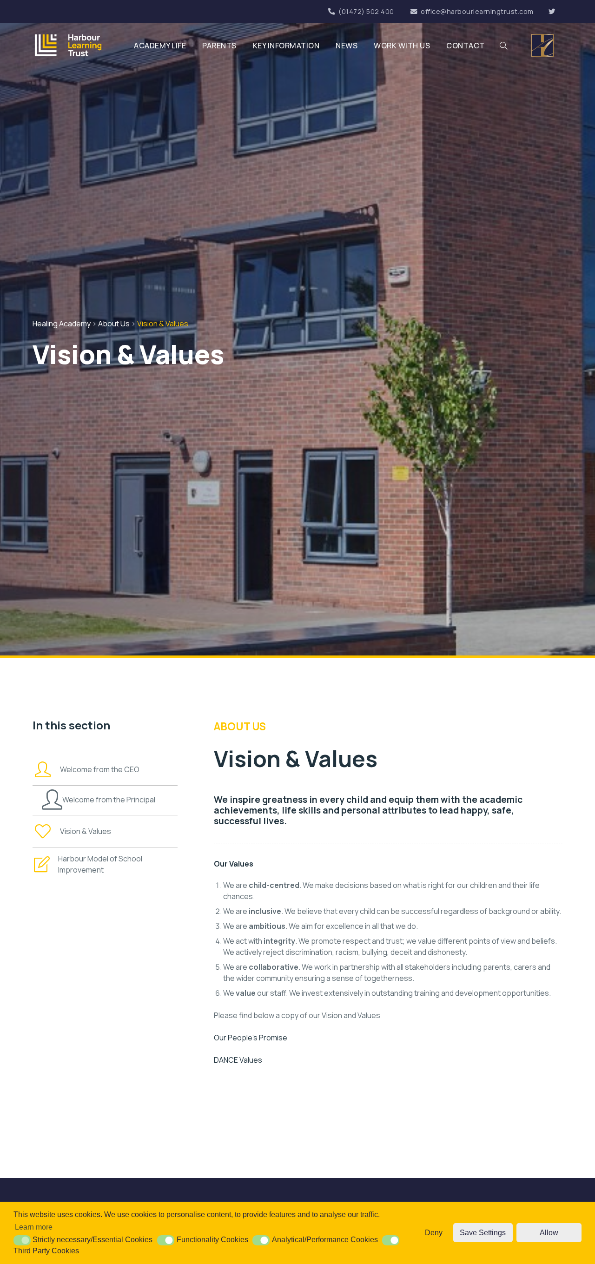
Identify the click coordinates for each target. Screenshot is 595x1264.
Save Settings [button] (483, 1233)
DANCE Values (238, 1060)
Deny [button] (434, 1233)
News (346, 45)
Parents (219, 45)
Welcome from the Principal (108, 799)
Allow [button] (549, 1233)
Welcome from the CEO (99, 769)
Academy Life (160, 45)
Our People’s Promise (250, 1037)
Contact (465, 45)
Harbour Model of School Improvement (100, 864)
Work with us (402, 45)
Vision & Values (85, 831)
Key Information (286, 45)
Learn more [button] (34, 1227)
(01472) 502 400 (366, 11)
